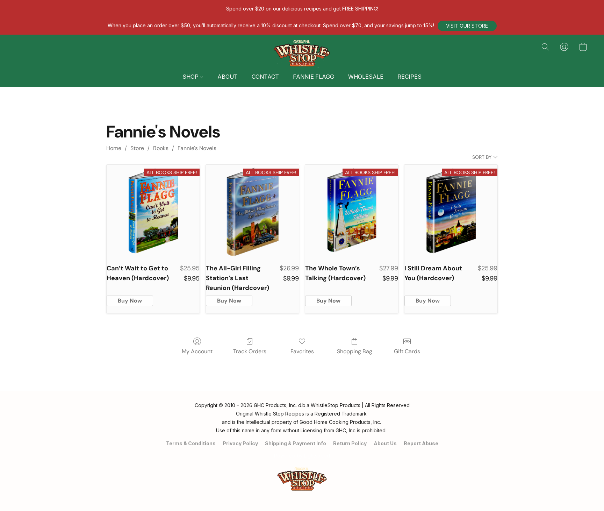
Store (137, 148)
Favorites (302, 351)
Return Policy (350, 443)
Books (160, 148)
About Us (385, 443)
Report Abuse (421, 443)
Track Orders (249, 351)
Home (113, 148)
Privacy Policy (240, 443)
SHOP (191, 76)
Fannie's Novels (197, 148)
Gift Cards (407, 351)
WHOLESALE (365, 76)
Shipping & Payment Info (295, 443)
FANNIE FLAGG (313, 76)
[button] (467, 26)
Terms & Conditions (191, 443)
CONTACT (265, 76)
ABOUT (227, 76)
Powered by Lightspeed (302, 456)
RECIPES (409, 76)
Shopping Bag (354, 351)
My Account (197, 351)
